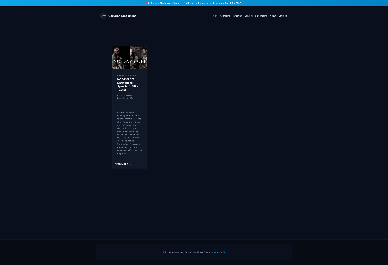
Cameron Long (126, 95)
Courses (283, 15)
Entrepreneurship (126, 75)
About (273, 15)
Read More (123, 164)
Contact (249, 15)
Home (214, 15)
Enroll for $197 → (234, 3)
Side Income (261, 15)
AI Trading (225, 15)
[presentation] (129, 57)
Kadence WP (220, 252)
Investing (237, 15)
